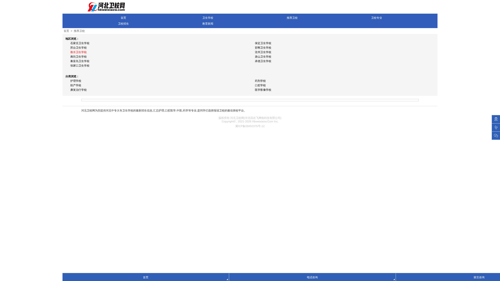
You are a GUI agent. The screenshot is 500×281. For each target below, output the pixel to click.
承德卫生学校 (263, 61)
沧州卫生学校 (263, 52)
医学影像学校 (263, 89)
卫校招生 (123, 23)
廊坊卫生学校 (78, 56)
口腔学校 (260, 85)
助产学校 (75, 85)
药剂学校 (260, 80)
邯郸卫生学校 (263, 47)
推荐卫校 (292, 17)
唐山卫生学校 (263, 56)
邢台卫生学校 (78, 47)
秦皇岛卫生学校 (79, 61)
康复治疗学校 (78, 89)
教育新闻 (207, 23)
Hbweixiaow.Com (262, 121)
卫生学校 (207, 17)
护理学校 (75, 80)
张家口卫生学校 (79, 65)
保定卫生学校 (263, 43)
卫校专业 (376, 17)
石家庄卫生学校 (79, 43)
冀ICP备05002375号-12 (250, 126)
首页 (123, 17)
